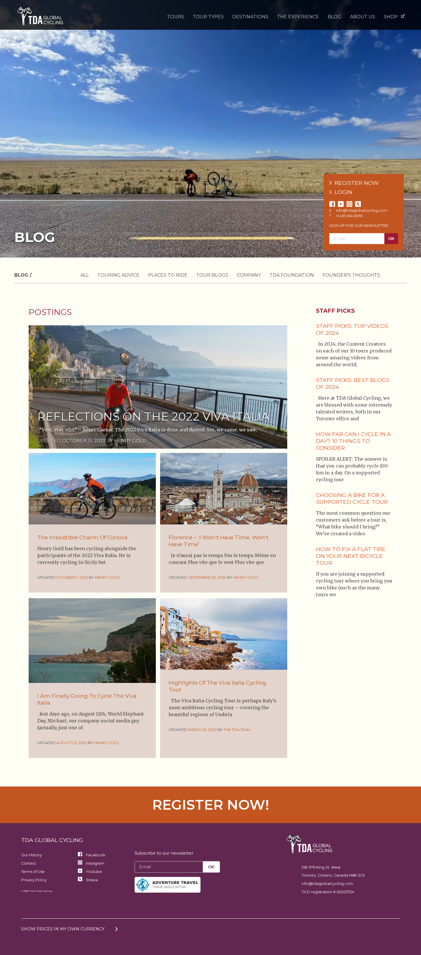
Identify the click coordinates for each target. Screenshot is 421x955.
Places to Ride (168, 275)
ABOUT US (362, 16)
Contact (28, 863)
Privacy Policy (34, 880)
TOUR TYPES (208, 16)
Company (249, 275)
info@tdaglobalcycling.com (361, 210)
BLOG (334, 16)
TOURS (175, 16)
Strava (91, 880)
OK (391, 238)
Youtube (93, 871)
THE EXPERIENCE (298, 16)
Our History (31, 855)
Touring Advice (118, 275)
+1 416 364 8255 (349, 216)
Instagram (94, 863)
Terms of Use (33, 871)
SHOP (391, 16)
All (84, 275)
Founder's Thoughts (351, 275)
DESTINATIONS (250, 16)
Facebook (95, 855)
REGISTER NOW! (210, 805)
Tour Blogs (212, 275)
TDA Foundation (291, 275)
